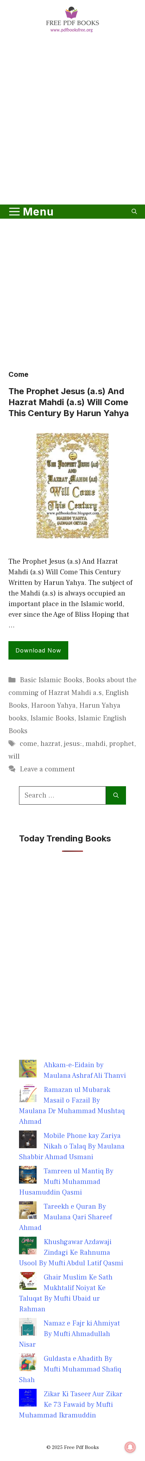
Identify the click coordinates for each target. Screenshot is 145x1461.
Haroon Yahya (53, 705)
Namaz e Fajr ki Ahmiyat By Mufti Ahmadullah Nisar (69, 1334)
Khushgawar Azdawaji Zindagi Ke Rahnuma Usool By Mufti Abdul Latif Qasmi (71, 1252)
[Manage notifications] (130, 1447)
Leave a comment (47, 769)
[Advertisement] (72, 120)
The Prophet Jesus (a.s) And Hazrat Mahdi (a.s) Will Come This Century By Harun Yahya (68, 402)
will (14, 756)
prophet (121, 743)
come (28, 743)
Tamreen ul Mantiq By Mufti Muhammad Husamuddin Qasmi (66, 1182)
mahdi (96, 743)
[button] (134, 212)
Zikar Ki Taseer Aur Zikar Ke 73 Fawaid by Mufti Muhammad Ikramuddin (70, 1405)
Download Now (38, 650)
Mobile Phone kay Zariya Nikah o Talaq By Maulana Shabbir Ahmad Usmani (72, 1146)
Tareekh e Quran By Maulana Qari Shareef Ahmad (65, 1217)
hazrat (50, 743)
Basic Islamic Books (51, 680)
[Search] (116, 795)
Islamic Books (52, 718)
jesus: (73, 743)
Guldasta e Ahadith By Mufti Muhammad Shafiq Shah (70, 1369)
